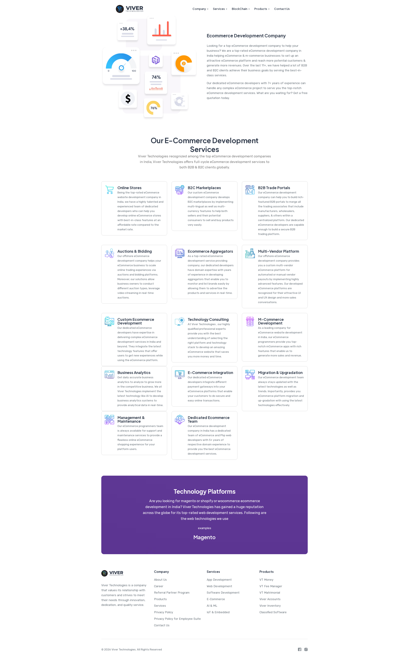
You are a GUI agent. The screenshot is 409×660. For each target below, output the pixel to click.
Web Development (219, 586)
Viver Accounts (270, 599)
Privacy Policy (163, 612)
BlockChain (239, 9)
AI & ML (212, 605)
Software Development (223, 592)
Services (219, 9)
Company (199, 9)
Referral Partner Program (171, 592)
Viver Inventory (270, 605)
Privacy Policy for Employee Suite (177, 619)
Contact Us (282, 9)
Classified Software (273, 612)
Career (158, 586)
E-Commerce (216, 599)
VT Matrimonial (269, 592)
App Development (219, 579)
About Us (160, 579)
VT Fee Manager (270, 586)
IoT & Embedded (218, 612)
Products (260, 9)
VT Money (266, 579)
